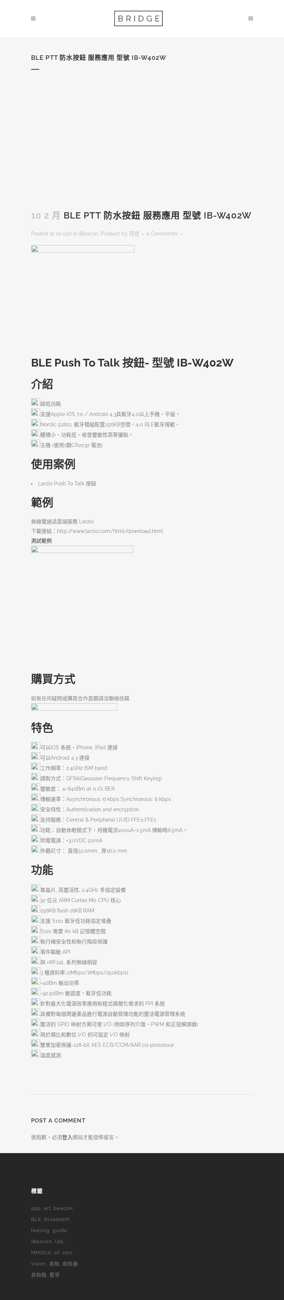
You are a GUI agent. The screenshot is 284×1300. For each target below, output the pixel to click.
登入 (67, 1137)
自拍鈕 (39, 1274)
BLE (36, 1219)
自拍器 (70, 1263)
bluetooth (57, 1219)
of (57, 1252)
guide (60, 1230)
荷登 (134, 234)
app (36, 1208)
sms (67, 1252)
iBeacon (88, 234)
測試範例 (41, 541)
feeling (40, 1230)
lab (59, 1241)
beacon (63, 1208)
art (47, 1208)
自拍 (54, 1263)
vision (38, 1263)
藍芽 (55, 1274)
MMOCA (41, 1252)
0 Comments (162, 234)
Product (110, 234)
